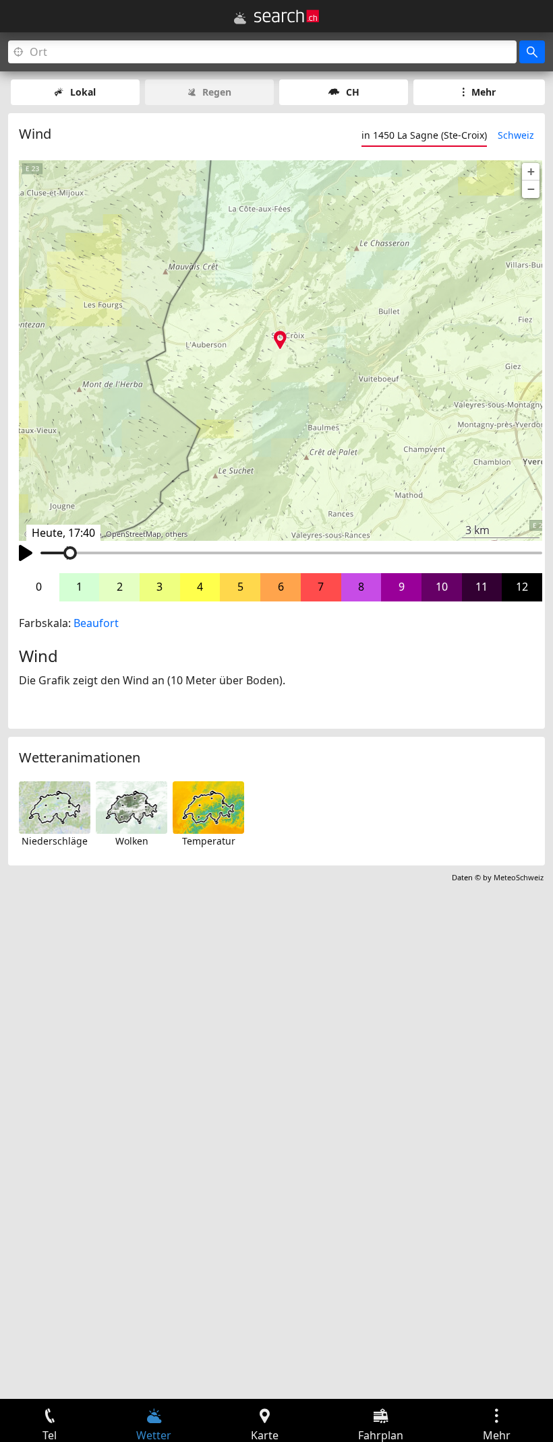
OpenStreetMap (133, 534)
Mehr (483, 92)
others (176, 534)
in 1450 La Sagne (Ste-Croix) (424, 135)
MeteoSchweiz (519, 877)
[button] (531, 172)
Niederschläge (55, 840)
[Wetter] (240, 18)
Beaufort (96, 623)
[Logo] (286, 16)
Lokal (83, 92)
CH (352, 92)
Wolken (131, 840)
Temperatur (208, 840)
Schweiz (516, 135)
